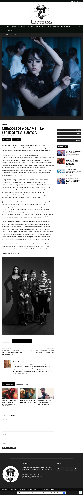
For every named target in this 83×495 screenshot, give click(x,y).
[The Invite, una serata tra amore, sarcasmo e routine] (28, 393)
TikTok (47, 217)
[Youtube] (80, 1)
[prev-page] (3, 409)
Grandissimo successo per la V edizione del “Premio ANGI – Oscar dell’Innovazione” (13, 352)
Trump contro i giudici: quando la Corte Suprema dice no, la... (73, 152)
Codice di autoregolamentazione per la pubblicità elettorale (40, 489)
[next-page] (5, 409)
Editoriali (15, 26)
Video (49, 26)
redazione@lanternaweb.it (34, 483)
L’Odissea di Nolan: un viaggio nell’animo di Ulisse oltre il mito (44, 402)
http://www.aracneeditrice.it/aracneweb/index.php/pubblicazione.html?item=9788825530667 (30, 364)
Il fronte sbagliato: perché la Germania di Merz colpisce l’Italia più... (73, 181)
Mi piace (78, 130)
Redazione (10, 31)
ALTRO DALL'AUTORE (22, 384)
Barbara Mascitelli (7, 135)
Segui (78, 133)
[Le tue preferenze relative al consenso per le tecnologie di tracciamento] (80, 492)
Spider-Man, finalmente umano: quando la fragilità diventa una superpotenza (72, 161)
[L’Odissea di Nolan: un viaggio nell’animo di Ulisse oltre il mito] (46, 393)
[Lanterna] (41, 13)
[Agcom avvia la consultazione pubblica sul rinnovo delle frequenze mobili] (61, 172)
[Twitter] (77, 1)
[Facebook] (69, 1)
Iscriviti (78, 140)
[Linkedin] (74, 1)
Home (8, 26)
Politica (23, 26)
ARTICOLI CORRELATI (8, 384)
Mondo (38, 26)
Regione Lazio (65, 26)
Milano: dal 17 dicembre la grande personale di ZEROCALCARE (42, 351)
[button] (79, 27)
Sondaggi (56, 26)
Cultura (31, 26)
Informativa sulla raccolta (26, 493)
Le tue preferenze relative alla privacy (49, 493)
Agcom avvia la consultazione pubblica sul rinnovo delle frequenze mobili (73, 172)
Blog (43, 26)
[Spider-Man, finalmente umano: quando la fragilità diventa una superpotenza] (10, 393)
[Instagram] (72, 1)
